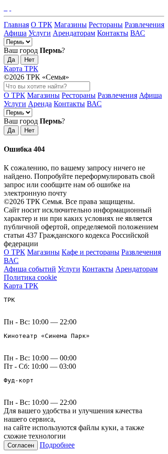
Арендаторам (74, 33)
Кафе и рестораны (90, 252)
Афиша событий (30, 269)
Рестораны (106, 25)
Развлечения (144, 25)
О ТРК (41, 25)
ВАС (137, 33)
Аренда (40, 104)
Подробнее (57, 445)
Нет (29, 59)
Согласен (20, 445)
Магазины (70, 25)
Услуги (39, 33)
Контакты (112, 33)
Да (11, 59)
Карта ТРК (21, 69)
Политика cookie (30, 277)
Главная (16, 25)
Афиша (15, 33)
